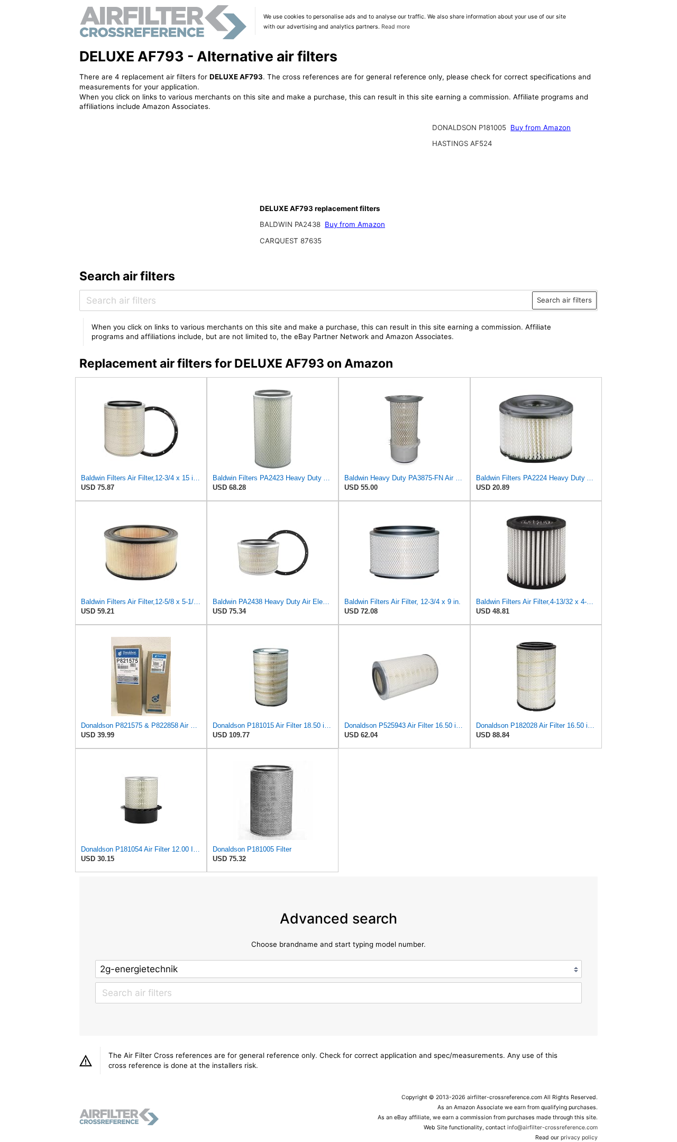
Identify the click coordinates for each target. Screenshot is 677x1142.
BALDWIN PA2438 (291, 224)
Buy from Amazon (355, 224)
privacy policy (579, 1137)
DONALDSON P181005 (470, 127)
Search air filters (564, 300)
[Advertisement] (166, 189)
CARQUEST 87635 (291, 240)
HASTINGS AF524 (462, 143)
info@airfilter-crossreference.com (552, 1127)
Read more (395, 26)
